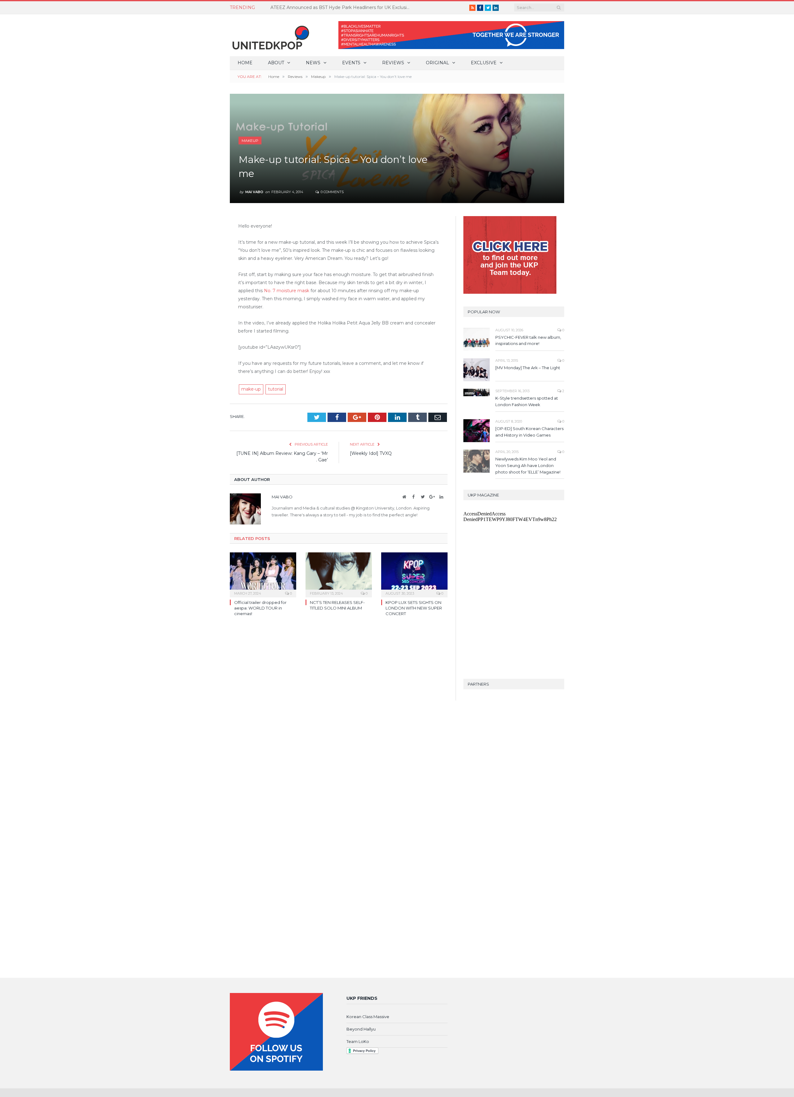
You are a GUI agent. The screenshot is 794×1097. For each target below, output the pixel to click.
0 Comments (332, 192)
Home (245, 63)
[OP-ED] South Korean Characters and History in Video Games (529, 431)
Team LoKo (357, 1041)
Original (437, 63)
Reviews (393, 63)
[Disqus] (339, 711)
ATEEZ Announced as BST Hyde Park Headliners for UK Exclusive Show (341, 7)
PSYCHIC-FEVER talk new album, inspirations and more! (528, 340)
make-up (251, 389)
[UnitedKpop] (270, 35)
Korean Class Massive (367, 1016)
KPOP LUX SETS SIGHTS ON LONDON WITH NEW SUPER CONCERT (414, 608)
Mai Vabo (254, 192)
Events (351, 63)
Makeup (250, 140)
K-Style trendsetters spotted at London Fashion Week (526, 401)
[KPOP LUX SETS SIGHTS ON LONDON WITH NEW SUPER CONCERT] (414, 574)
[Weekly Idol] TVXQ (371, 453)
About (276, 63)
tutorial (275, 389)
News (313, 63)
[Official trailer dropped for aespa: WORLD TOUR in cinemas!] (263, 574)
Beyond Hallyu (361, 1029)
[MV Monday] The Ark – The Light (527, 367)
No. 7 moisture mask (286, 290)
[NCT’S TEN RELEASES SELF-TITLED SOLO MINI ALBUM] (339, 574)
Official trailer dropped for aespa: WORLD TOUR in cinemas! (260, 608)
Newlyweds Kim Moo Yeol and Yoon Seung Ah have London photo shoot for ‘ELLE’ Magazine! (527, 465)
